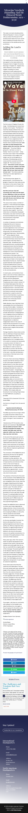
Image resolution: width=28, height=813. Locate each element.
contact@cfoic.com (11, 754)
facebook (15, 659)
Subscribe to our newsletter (13, 730)
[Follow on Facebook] (4, 735)
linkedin (15, 662)
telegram (15, 672)
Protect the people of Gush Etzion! (12, 652)
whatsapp (15, 669)
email (15, 666)
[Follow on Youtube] (16, 735)
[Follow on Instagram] (8, 735)
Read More (6, 704)
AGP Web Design (16, 810)
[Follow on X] (12, 735)
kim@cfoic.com (10, 782)
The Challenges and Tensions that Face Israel (12, 686)
